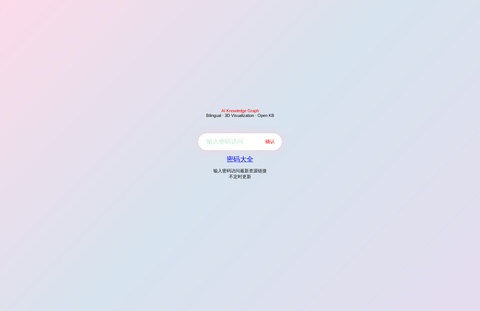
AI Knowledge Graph (240, 110)
